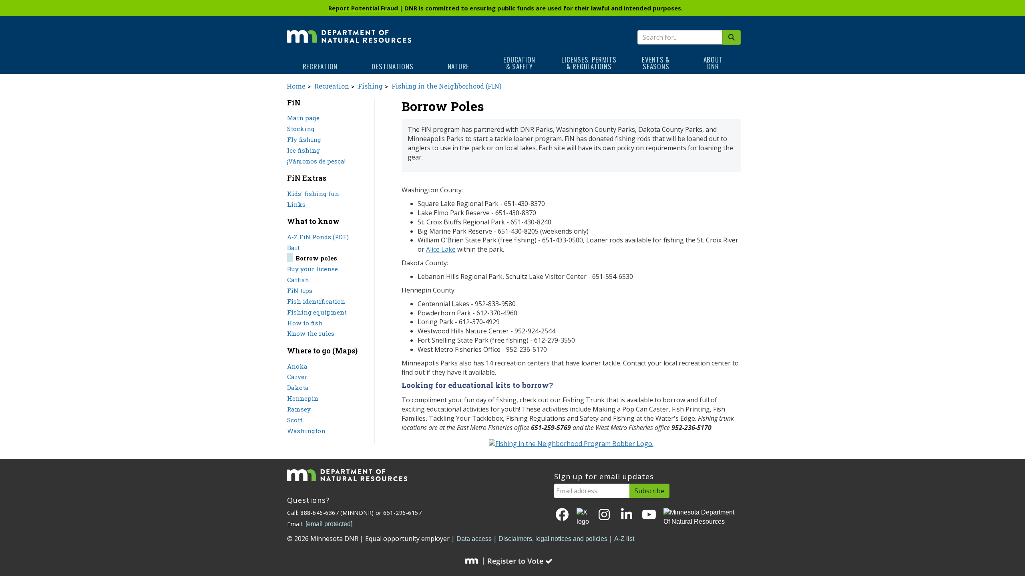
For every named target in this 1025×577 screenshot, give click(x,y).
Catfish (298, 280)
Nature (459, 66)
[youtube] (649, 515)
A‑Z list (624, 538)
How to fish (305, 323)
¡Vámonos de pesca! (316, 161)
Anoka (297, 366)
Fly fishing (304, 139)
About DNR (713, 62)
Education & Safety (519, 62)
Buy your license (312, 269)
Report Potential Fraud (363, 8)
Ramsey (299, 409)
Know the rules (310, 333)
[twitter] (583, 517)
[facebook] (562, 515)
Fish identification (316, 301)
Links (296, 204)
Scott (294, 420)
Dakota (298, 387)
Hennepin (302, 398)
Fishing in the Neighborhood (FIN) (446, 86)
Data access (474, 538)
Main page (303, 118)
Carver (297, 377)
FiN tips (299, 290)
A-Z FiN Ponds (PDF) (318, 237)
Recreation (320, 66)
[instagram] (604, 515)
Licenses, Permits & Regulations (589, 62)
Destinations (392, 66)
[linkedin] (627, 515)
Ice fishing (303, 150)
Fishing (370, 86)
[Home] (349, 30)
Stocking (301, 129)
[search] (731, 37)
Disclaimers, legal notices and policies (552, 538)
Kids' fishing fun (313, 194)
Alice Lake (441, 249)
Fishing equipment (317, 312)
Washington (306, 431)
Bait (293, 248)
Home (296, 86)
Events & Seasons (656, 62)
